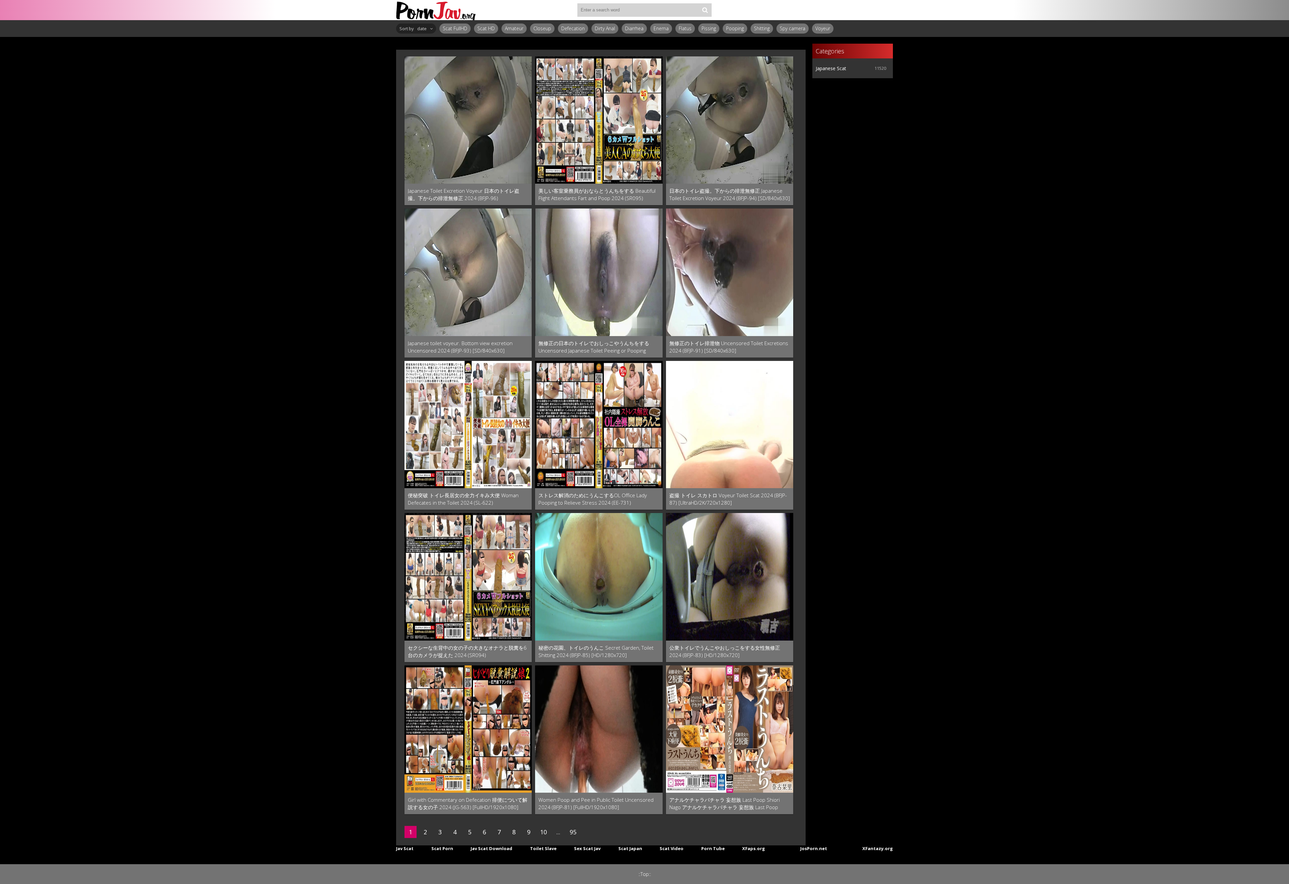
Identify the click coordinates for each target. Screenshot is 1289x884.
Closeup (542, 28)
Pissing (709, 28)
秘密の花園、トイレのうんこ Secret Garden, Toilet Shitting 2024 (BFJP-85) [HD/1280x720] (596, 651)
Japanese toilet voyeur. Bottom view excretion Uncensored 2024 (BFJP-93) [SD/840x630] (460, 347)
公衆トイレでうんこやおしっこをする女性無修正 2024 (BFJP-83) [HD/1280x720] (724, 651)
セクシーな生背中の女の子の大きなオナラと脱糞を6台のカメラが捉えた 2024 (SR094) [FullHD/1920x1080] (467, 651)
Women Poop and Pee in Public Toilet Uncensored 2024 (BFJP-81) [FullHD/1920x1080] (596, 803)
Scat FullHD (455, 28)
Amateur (514, 28)
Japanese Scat (831, 68)
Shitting (762, 28)
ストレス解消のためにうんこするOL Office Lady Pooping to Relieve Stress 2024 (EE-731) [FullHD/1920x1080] (592, 499)
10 (543, 832)
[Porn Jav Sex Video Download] (436, 10)
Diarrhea (634, 28)
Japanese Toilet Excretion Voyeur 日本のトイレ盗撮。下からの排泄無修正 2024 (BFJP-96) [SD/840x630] (463, 194)
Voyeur (822, 28)
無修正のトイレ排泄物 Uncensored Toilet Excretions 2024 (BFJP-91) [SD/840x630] (728, 347)
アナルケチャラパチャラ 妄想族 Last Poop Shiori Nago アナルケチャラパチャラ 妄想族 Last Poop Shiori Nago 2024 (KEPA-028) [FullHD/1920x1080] (725, 803)
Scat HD (486, 28)
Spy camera (792, 28)
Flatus (685, 28)
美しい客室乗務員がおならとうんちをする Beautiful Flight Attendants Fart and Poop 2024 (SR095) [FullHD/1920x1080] (597, 194)
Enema (661, 28)
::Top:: (644, 874)
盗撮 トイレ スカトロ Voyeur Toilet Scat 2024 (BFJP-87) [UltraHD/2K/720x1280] (728, 499)
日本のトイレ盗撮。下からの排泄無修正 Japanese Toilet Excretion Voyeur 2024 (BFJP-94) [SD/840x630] (729, 194)
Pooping (735, 28)
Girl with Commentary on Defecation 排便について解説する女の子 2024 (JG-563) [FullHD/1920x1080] (467, 803)
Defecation (573, 28)
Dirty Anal (605, 28)
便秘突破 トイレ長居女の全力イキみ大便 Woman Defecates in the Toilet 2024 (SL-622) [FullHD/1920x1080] (463, 499)
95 (573, 832)
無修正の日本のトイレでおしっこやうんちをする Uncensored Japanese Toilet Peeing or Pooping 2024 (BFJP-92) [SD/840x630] (593, 347)
